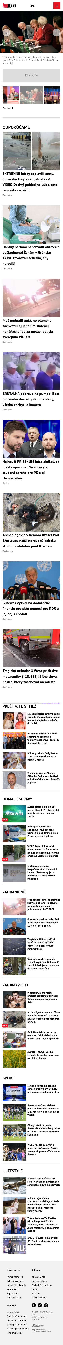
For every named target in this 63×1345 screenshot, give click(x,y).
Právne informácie (15, 1276)
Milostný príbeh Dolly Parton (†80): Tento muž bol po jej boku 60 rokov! (42, 756)
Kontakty (11, 1305)
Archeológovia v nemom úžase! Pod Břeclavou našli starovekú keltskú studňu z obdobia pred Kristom (43, 1017)
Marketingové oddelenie (18, 1328)
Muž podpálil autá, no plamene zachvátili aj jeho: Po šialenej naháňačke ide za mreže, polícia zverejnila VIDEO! (43, 904)
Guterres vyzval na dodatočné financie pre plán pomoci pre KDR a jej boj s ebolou (43, 922)
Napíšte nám (12, 1293)
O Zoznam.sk (13, 1270)
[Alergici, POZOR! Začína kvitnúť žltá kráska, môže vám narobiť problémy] (14, 1059)
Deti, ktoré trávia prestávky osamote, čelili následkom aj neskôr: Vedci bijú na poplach (43, 1035)
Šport (8, 1078)
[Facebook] (34, 1305)
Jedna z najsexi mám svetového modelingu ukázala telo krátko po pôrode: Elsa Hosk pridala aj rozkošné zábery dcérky (43, 1205)
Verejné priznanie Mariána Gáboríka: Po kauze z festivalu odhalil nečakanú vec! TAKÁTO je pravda (43, 777)
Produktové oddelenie (17, 1316)
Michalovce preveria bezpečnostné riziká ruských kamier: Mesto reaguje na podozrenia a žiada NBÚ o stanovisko (42, 872)
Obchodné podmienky (42, 1285)
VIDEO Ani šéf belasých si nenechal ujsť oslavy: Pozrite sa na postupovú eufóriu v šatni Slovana (43, 1149)
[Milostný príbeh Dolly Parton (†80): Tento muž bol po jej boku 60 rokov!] (14, 760)
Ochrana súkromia (15, 1281)
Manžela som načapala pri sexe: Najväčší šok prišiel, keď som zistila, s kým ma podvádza (43, 1181)
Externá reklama (39, 1281)
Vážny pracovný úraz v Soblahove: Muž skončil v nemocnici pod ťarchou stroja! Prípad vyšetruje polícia (43, 831)
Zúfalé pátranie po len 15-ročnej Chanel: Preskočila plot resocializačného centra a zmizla (43, 811)
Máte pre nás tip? (14, 1332)
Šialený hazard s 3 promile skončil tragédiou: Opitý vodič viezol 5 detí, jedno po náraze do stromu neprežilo (43, 963)
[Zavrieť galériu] (56, 5)
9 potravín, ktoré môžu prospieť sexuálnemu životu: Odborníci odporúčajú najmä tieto (42, 997)
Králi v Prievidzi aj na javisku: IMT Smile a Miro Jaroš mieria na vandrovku (43, 1241)
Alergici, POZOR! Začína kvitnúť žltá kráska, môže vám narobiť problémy (43, 1055)
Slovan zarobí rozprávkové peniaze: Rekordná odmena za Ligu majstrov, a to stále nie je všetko (43, 1110)
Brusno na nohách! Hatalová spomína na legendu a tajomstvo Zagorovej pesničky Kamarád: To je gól (43, 738)
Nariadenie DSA (14, 1297)
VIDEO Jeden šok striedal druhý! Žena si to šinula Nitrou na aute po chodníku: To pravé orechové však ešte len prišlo (43, 851)
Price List (36, 1293)
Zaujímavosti (15, 985)
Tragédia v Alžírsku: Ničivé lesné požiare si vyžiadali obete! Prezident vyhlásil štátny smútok (41, 944)
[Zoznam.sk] (38, 1326)
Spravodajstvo (13, 1312)
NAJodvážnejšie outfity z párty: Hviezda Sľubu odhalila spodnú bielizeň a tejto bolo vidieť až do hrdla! (43, 718)
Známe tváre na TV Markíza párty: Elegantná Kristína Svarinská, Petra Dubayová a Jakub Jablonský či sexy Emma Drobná (43, 1224)
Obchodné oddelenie (16, 1320)
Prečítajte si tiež (19, 706)
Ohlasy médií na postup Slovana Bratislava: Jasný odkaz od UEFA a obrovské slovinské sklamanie (43, 1130)
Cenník (35, 1289)
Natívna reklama (39, 1297)
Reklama (36, 1270)
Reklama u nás (38, 1276)
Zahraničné (14, 892)
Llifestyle (13, 1170)
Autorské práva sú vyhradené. (40, 1318)
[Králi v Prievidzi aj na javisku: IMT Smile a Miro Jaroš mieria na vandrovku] (14, 1245)
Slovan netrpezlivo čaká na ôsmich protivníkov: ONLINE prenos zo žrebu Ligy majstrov (43, 1089)
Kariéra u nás (12, 1289)
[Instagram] (40, 1305)
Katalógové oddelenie (17, 1324)
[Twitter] (46, 1305)
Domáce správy (17, 799)
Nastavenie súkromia (16, 1285)
